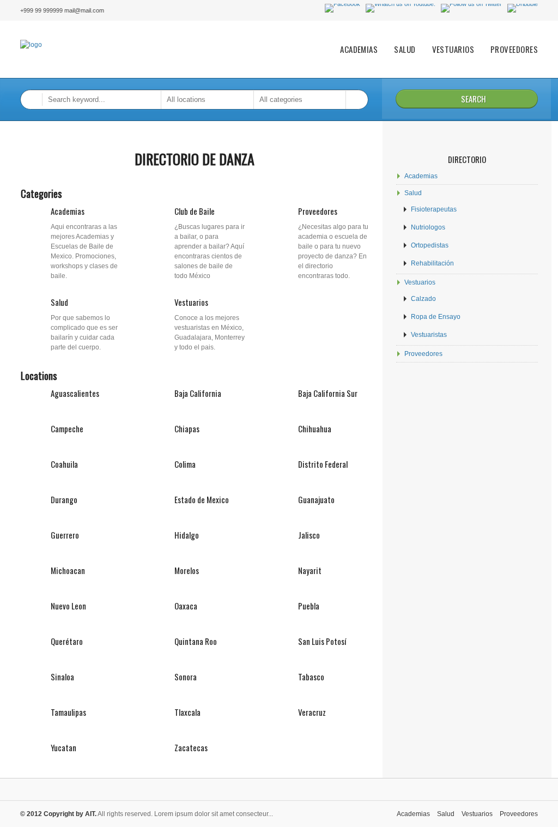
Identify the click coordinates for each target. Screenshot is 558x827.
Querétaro (67, 641)
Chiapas (186, 428)
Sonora (185, 677)
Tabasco (311, 677)
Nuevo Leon (68, 606)
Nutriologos (428, 227)
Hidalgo (186, 535)
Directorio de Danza (194, 159)
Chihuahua (314, 428)
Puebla (308, 606)
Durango (64, 499)
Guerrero (65, 535)
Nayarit (310, 570)
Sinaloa (62, 677)
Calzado (423, 299)
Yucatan (63, 747)
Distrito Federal (323, 464)
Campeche (67, 428)
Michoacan (68, 570)
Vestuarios (453, 49)
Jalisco (309, 535)
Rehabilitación (432, 263)
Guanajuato (316, 499)
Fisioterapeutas (434, 209)
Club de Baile (194, 211)
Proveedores (514, 49)
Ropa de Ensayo (435, 317)
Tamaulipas (68, 712)
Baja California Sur (327, 393)
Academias (359, 49)
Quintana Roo (195, 641)
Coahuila (64, 464)
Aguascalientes (75, 393)
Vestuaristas (429, 335)
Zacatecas (191, 747)
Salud (404, 49)
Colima (185, 464)
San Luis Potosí (322, 641)
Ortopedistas (429, 245)
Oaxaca (185, 606)
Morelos (186, 570)
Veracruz (312, 712)
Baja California (197, 393)
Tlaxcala (187, 712)
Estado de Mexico (201, 499)
